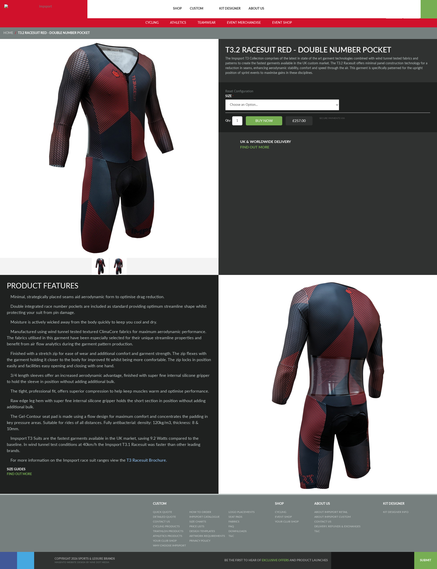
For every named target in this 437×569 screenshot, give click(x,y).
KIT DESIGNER (230, 8)
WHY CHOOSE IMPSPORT (169, 545)
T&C (231, 536)
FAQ (231, 526)
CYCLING (280, 512)
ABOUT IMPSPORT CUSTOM (332, 516)
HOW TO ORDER (200, 512)
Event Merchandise (244, 22)
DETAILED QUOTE (164, 516)
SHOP (177, 8)
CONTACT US (161, 521)
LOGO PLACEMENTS (242, 512)
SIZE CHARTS (197, 521)
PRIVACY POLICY (199, 540)
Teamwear (207, 22)
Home (8, 33)
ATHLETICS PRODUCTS (167, 536)
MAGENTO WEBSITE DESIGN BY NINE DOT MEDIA (82, 562)
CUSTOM (196, 8)
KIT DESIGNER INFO (396, 512)
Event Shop (282, 22)
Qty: (228, 120)
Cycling (152, 22)
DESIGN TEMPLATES (202, 531)
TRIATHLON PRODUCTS (168, 531)
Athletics (178, 22)
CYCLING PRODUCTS (166, 526)
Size (228, 96)
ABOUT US (256, 8)
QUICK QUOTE (162, 512)
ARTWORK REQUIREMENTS (207, 536)
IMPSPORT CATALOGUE (204, 516)
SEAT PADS (235, 516)
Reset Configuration (239, 91)
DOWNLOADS (238, 531)
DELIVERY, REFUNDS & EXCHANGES (337, 526)
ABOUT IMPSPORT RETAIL (331, 512)
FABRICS (234, 521)
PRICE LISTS (196, 526)
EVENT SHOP (283, 516)
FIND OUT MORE (255, 147)
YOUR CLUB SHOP (165, 540)
